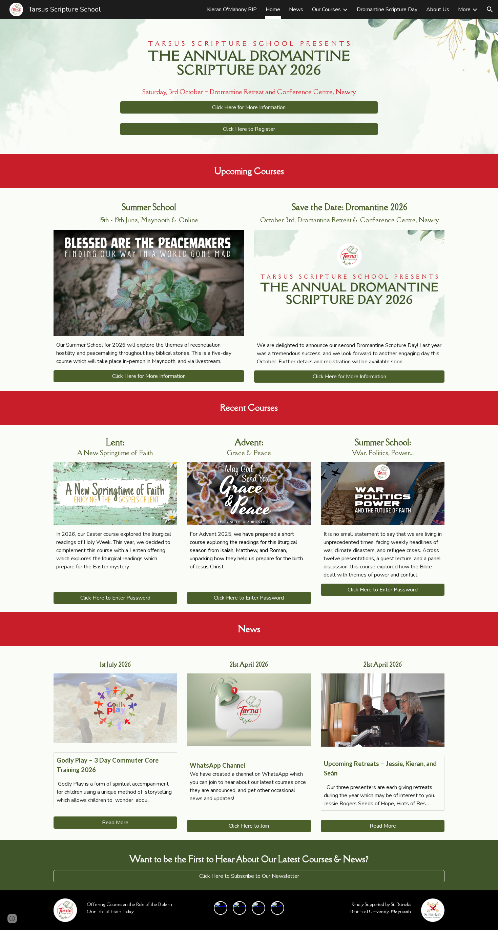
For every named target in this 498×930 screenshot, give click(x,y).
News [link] (296, 9)
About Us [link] (437, 9)
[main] (249, 91)
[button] (490, 9)
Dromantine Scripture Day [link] (387, 9)
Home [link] (273, 9)
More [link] (464, 9)
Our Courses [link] (326, 9)
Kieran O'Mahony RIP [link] (232, 9)
